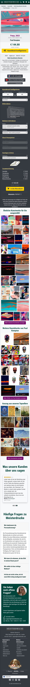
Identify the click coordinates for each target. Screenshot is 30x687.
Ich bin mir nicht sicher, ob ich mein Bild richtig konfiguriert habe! (15, 576)
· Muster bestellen (20, 656)
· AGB (3, 648)
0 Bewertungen (18, 83)
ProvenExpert (12, 498)
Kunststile (10, 6)
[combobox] (15, 100)
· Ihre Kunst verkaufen (21, 646)
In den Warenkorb (16, 189)
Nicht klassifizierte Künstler (20, 6)
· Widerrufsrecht (6, 652)
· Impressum (5, 646)
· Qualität (18, 648)
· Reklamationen (6, 654)
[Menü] (2, 2)
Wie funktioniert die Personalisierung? (10, 526)
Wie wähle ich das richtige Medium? (12, 567)
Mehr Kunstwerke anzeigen (15, 458)
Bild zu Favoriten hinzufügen (16, 80)
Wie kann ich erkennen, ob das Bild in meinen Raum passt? (15, 559)
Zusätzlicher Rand (6, 97)
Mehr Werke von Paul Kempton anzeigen (15, 398)
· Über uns (4, 656)
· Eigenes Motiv (19, 644)
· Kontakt (4, 644)
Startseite (3, 6)
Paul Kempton (6, 8)
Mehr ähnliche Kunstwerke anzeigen (15, 323)
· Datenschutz (5, 650)
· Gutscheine (19, 654)
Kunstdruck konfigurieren (16, 51)
